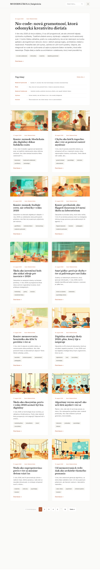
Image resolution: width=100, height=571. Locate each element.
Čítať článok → (19, 61)
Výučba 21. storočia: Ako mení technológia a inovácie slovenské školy (49, 82)
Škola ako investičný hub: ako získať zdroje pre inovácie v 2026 (27, 273)
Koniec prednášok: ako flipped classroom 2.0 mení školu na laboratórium (70, 208)
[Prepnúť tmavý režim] (88, 4)
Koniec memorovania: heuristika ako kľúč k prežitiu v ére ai (25, 339)
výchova (17, 95)
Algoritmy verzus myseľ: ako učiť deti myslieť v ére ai (70, 403)
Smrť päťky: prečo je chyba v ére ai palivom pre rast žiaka (70, 272)
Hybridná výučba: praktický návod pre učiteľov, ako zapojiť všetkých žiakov (51, 91)
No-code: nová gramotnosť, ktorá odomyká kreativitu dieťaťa (46, 25)
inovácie (17, 99)
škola (16, 87)
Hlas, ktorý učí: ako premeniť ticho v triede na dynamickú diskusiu (46, 87)
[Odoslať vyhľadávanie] (82, 4)
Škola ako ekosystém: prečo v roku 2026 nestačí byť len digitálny (28, 405)
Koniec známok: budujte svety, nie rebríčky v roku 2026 (27, 208)
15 (65, 509)
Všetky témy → (81, 77)
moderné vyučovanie (21, 82)
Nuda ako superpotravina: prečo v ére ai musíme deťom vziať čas (27, 471)
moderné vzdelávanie (21, 91)
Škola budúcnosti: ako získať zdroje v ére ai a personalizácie (45, 99)
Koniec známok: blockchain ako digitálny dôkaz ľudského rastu (28, 142)
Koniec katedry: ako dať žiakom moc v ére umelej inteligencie (45, 95)
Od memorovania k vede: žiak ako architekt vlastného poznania (70, 471)
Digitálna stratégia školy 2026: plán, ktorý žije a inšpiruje (68, 339)
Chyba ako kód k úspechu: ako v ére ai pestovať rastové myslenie (70, 142)
